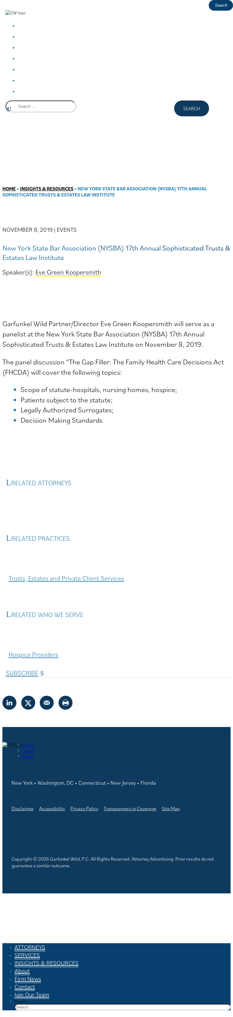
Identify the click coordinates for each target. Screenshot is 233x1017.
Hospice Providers (33, 654)
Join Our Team (52, 90)
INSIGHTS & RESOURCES (69, 47)
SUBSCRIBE (22, 672)
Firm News (44, 68)
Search (21, 1001)
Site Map (171, 808)
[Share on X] (28, 703)
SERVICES (42, 36)
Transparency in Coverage (130, 808)
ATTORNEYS (46, 25)
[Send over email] (47, 703)
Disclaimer (23, 808)
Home (9, 189)
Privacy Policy (84, 808)
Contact (39, 79)
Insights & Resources (46, 189)
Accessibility (52, 808)
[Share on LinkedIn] (9, 703)
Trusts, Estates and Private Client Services (66, 578)
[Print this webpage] (66, 703)
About (35, 58)
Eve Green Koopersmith (68, 272)
